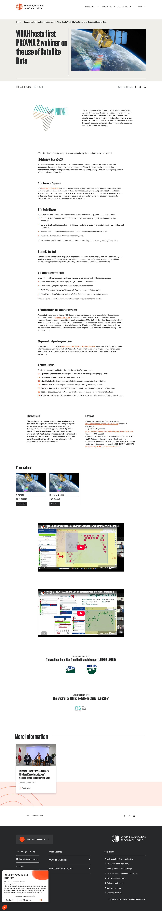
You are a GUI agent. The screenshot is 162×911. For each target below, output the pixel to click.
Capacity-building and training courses (39, 22)
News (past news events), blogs (119, 868)
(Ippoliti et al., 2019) (62, 317)
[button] (4, 907)
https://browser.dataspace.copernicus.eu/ (101, 424)
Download (21, 504)
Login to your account (36, 839)
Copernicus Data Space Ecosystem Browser (78, 346)
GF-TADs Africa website (116, 878)
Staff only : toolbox (114, 893)
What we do (106, 7)
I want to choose (25, 900)
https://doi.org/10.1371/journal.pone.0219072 (102, 446)
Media (139, 7)
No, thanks (10, 900)
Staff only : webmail (114, 888)
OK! (41, 900)
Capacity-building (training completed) (122, 873)
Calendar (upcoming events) (118, 864)
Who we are (90, 7)
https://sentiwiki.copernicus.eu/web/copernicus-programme (109, 431)
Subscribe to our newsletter (28, 859)
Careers (21, 866)
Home (18, 22)
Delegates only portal (115, 883)
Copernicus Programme (50, 188)
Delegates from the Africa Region (120, 859)
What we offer (124, 7)
